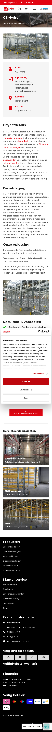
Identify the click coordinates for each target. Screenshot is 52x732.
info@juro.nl (12, 636)
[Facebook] (8, 657)
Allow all (26, 381)
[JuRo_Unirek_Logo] (9, 9)
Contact (6, 608)
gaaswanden (9, 160)
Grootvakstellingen (12, 551)
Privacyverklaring (11, 598)
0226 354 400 (13, 632)
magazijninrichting (12, 138)
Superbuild (23, 141)
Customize (24, 390)
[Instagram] (32, 657)
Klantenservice (10, 584)
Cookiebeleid (9, 603)
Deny (26, 398)
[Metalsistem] (44, 9)
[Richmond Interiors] (26, 449)
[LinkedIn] (20, 657)
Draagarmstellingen (12, 561)
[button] (19, 9)
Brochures (8, 589)
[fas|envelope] (5, 636)
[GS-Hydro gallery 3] (26, 297)
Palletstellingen (10, 556)
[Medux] (26, 514)
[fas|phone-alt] (5, 632)
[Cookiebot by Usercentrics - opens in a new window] (38, 332)
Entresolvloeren (10, 566)
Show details (38, 374)
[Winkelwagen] (26, 9)
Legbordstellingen (11, 547)
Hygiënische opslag (12, 570)
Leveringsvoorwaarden (13, 594)
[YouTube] (43, 657)
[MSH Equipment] (26, 482)
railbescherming (11, 163)
